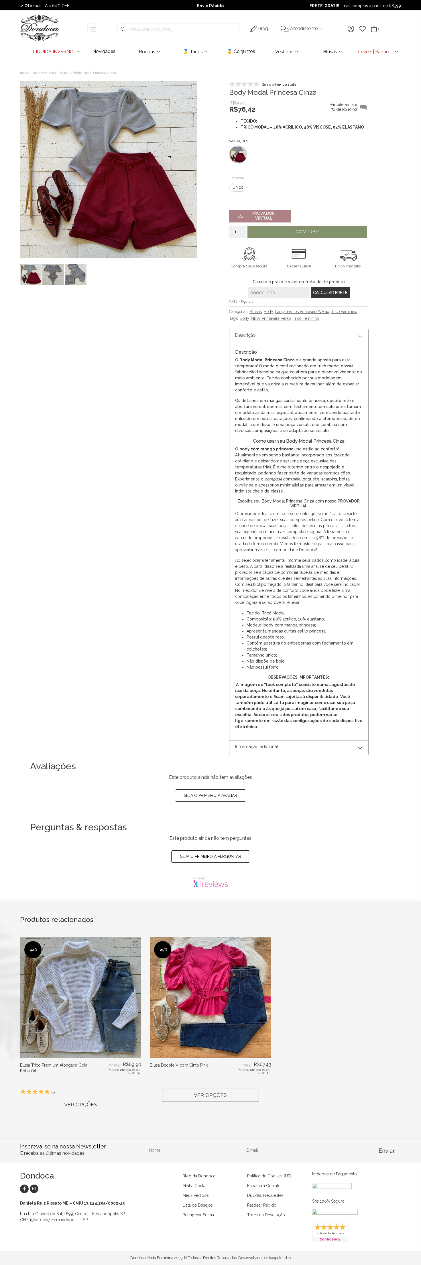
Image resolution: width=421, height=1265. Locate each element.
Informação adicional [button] (256, 746)
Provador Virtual (263, 216)
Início (24, 73)
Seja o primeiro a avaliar (210, 795)
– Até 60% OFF (44, 5)
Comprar (307, 232)
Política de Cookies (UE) (269, 1176)
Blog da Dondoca (198, 1176)
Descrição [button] (245, 335)
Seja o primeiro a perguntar (210, 856)
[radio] (238, 187)
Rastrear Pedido (261, 1205)
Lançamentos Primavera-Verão (302, 311)
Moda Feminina (44, 73)
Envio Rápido (210, 5)
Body (268, 311)
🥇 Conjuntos (241, 51)
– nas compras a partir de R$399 (355, 5)
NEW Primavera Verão (271, 318)
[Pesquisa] (122, 29)
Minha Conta (193, 1185)
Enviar (387, 1150)
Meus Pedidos (195, 1195)
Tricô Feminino (344, 311)
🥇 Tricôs (193, 51)
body (244, 449)
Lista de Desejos (197, 1205)
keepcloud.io (280, 1258)
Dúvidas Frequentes (265, 1195)
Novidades (104, 51)
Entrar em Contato (264, 1185)
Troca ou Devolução (266, 1215)
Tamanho (237, 178)
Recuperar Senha (198, 1215)
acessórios (268, 485)
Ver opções (80, 1105)
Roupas (147, 51)
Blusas (330, 51)
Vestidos (284, 51)
